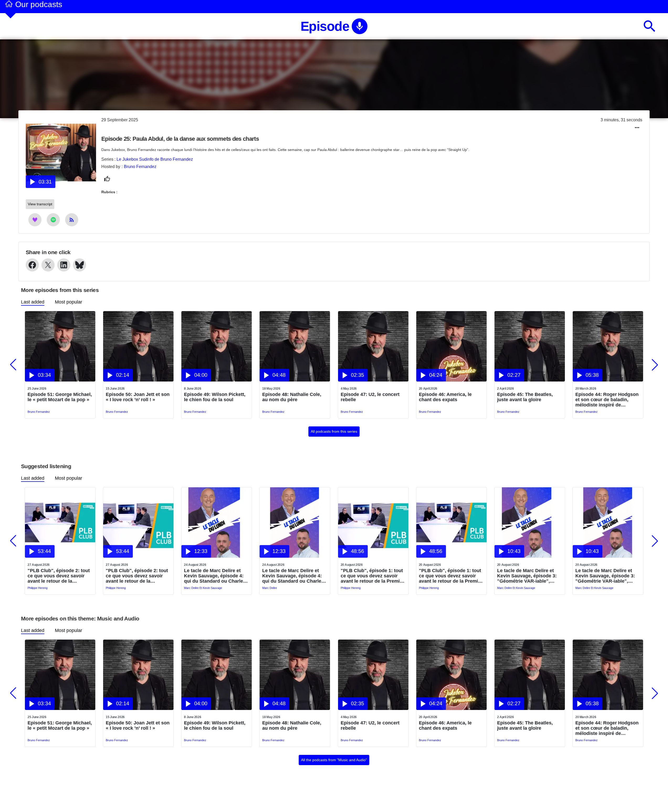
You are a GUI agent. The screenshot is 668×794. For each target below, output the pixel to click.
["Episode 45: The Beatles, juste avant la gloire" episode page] (530, 380)
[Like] (107, 179)
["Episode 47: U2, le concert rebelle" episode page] (373, 380)
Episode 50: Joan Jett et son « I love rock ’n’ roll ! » (138, 397)
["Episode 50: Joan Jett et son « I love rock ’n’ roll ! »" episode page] (138, 380)
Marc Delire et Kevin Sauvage (203, 587)
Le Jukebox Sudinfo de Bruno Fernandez (155, 159)
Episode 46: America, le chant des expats (445, 397)
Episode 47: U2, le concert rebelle (370, 397)
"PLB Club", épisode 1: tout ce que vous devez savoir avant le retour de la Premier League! (372, 576)
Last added (32, 302)
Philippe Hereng (38, 587)
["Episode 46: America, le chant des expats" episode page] (451, 380)
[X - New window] (48, 264)
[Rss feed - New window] (71, 219)
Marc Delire (269, 587)
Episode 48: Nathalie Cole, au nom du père (291, 397)
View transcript (40, 204)
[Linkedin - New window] (63, 264)
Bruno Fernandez (140, 166)
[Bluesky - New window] (79, 264)
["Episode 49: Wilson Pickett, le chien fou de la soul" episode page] (216, 380)
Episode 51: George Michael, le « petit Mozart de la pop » (60, 397)
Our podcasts (38, 4)
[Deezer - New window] (34, 219)
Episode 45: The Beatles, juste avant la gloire (525, 397)
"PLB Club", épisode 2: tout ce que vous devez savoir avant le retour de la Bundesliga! (59, 576)
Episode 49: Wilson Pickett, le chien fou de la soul (214, 397)
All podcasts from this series (334, 431)
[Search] (650, 26)
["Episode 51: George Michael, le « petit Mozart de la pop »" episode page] (60, 380)
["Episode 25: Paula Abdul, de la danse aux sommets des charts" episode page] (61, 186)
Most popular (68, 302)
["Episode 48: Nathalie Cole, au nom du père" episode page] (295, 380)
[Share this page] (637, 127)
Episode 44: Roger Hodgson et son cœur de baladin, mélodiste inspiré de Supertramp (607, 400)
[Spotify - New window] (53, 219)
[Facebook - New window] (32, 264)
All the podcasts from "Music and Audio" (334, 760)
